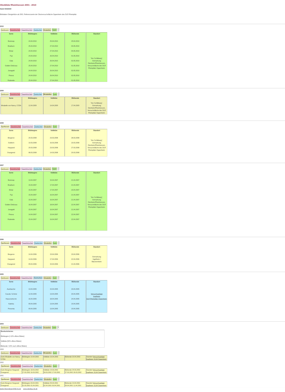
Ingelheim (90, 359)
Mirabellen (47, 30)
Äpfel (55, 94)
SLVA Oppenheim (100, 359)
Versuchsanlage (99, 357)
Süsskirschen (15, 30)
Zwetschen (38, 30)
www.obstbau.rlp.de (30, 389)
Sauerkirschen (27, 30)
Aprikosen (5, 30)
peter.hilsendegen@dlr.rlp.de (10, 389)
